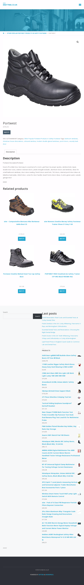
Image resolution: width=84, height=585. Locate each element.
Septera (41, 574)
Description (10, 152)
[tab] (10, 152)
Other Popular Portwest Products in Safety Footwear (26, 33)
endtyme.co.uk (10, 5)
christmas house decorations (13, 141)
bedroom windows (71, 139)
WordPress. (50, 574)
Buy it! (6, 132)
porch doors (64, 141)
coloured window (30, 141)
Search (5, 312)
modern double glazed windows (48, 141)
